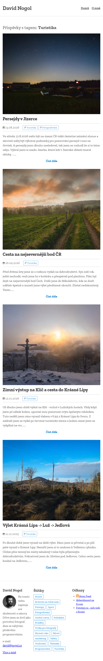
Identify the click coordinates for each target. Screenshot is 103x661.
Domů (85, 8)
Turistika (59, 648)
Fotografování (42, 612)
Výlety (53, 638)
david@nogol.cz (12, 645)
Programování (42, 648)
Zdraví (56, 633)
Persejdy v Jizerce (20, 119)
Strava (38, 596)
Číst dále (51, 161)
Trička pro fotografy (45, 627)
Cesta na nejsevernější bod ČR (32, 254)
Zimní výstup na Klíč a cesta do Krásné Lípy (45, 389)
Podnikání (59, 617)
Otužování (40, 643)
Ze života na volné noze (47, 601)
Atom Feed (85, 596)
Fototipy (39, 607)
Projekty (39, 622)
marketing (40, 638)
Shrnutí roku (41, 633)
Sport (51, 607)
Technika (54, 643)
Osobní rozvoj (42, 617)
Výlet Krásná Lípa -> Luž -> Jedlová (36, 525)
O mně (96, 8)
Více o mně (9, 652)
